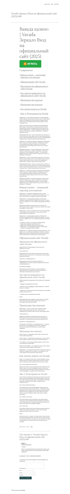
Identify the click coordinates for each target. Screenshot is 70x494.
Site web (21, 475)
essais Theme (47, 4)
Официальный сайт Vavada (32, 81)
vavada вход (31, 286)
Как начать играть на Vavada (33, 109)
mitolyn (23, 443)
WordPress (23, 490)
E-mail (21, 472)
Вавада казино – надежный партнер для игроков (32, 76)
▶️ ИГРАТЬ (30, 63)
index (52, 4)
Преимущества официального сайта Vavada (34, 87)
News (32, 426)
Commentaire (23, 468)
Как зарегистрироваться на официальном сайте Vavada (33, 94)
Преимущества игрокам (31, 100)
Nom (20, 470)
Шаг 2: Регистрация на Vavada (34, 113)
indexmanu (56, 4)
